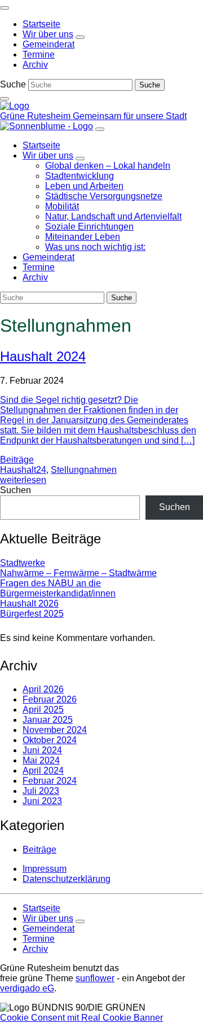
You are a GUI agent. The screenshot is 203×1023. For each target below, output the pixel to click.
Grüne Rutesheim (36, 116)
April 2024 (43, 770)
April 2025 (43, 709)
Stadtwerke (22, 563)
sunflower (95, 978)
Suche (13, 84)
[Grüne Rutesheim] (14, 106)
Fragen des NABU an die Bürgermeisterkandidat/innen (58, 588)
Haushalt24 (23, 470)
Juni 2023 (42, 801)
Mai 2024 (41, 760)
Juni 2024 (42, 750)
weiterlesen (23, 480)
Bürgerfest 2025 (32, 613)
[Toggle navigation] (4, 8)
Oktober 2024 (50, 740)
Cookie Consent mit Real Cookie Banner (81, 1017)
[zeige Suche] (4, 98)
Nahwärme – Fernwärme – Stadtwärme (78, 573)
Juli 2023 (41, 791)
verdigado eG (27, 988)
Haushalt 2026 (29, 603)
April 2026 (43, 689)
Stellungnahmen (84, 470)
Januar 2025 (48, 720)
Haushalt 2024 (43, 356)
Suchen (15, 490)
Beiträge (17, 459)
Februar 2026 (50, 699)
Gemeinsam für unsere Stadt (130, 116)
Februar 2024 (50, 780)
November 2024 (55, 730)
